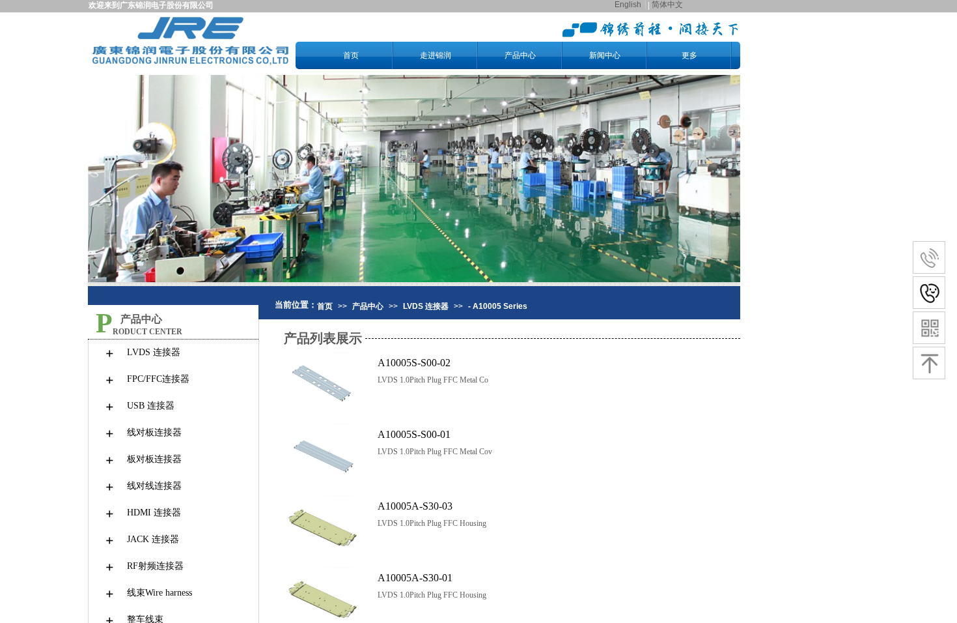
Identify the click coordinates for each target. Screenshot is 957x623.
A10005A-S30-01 (415, 577)
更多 (689, 55)
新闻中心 (604, 55)
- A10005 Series (497, 306)
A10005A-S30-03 (415, 506)
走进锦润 (435, 55)
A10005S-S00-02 (414, 362)
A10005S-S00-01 (414, 434)
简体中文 (667, 4)
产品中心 (520, 55)
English (628, 4)
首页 (351, 55)
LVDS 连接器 (426, 306)
